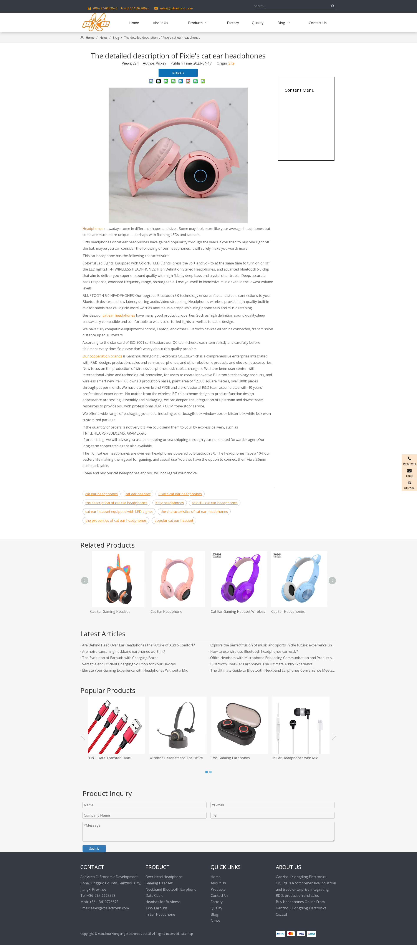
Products (218, 889)
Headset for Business (163, 901)
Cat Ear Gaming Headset (110, 611)
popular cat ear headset (173, 520)
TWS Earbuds (156, 908)
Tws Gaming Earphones (202, 758)
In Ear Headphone (160, 914)
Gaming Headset (159, 883)
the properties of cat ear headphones (116, 520)
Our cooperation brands (102, 356)
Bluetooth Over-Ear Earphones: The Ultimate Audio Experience (261, 664)
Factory (217, 901)
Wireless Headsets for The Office (148, 758)
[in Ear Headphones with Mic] (273, 725)
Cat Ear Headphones (288, 611)
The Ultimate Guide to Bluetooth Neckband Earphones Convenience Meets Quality (272, 670)
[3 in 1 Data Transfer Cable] (88, 725)
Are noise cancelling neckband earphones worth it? (123, 651)
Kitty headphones (169, 502)
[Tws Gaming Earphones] (211, 725)
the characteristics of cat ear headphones (194, 511)
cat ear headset (138, 494)
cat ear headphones (119, 315)
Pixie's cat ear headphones (180, 494)
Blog (214, 914)
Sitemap (187, 934)
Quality (216, 908)
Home (215, 876)
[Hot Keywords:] (333, 6)
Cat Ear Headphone (166, 611)
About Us (218, 883)
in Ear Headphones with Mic (267, 758)
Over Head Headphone (164, 876)
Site (231, 63)
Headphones (93, 228)
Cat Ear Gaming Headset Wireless (238, 611)
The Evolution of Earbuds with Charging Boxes (120, 657)
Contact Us (219, 895)
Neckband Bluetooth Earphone (171, 889)
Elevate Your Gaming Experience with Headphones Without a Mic (135, 670)
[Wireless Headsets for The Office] (150, 725)
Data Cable (154, 895)
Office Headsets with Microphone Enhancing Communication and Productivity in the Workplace (272, 657)
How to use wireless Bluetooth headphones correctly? (254, 651)
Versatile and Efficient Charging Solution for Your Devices (129, 664)
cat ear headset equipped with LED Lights (119, 511)
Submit (94, 848)
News (215, 920)
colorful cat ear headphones (215, 502)
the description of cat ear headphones (116, 502)
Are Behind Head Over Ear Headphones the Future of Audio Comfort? (138, 645)
